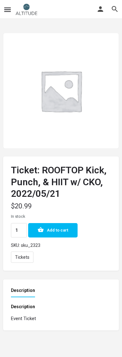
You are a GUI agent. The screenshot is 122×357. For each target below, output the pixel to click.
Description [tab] (23, 290)
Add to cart (57, 230)
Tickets (22, 257)
